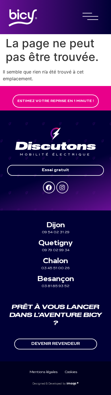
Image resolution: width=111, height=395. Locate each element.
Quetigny (55, 243)
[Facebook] (49, 187)
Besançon (55, 279)
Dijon (55, 225)
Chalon (55, 261)
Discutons (55, 146)
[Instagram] (62, 187)
